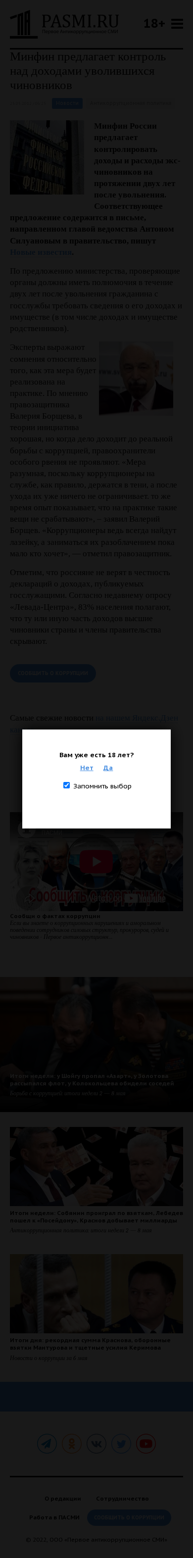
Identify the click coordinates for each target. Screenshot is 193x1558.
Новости (67, 103)
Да (108, 767)
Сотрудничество (122, 1498)
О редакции (63, 1498)
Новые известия (41, 252)
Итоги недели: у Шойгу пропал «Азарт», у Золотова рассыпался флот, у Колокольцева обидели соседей (92, 1079)
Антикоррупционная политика (130, 103)
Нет (87, 767)
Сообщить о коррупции (53, 673)
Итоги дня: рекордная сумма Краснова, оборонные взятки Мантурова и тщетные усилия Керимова (90, 1343)
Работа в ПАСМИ (54, 1517)
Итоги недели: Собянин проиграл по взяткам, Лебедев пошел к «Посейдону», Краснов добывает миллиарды (96, 1216)
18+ (154, 23)
